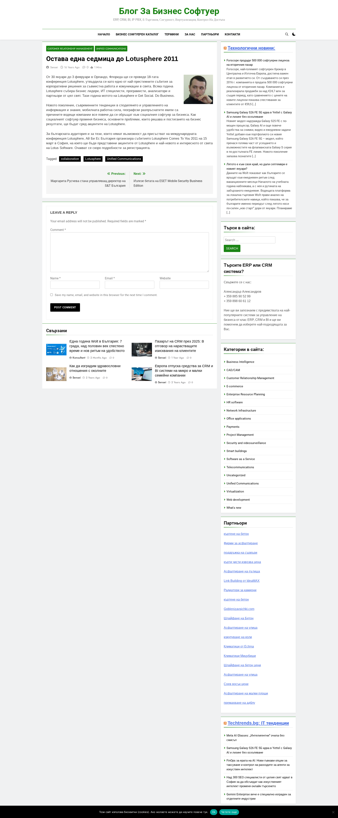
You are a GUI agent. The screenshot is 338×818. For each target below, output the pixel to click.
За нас (190, 34)
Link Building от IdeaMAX (242, 580)
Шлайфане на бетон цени (242, 665)
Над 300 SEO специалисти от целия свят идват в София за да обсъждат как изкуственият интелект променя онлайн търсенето (259, 782)
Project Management (240, 435)
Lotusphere (93, 159)
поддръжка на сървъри (240, 552)
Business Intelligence (240, 362)
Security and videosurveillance (246, 443)
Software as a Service (241, 459)
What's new (234, 507)
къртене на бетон (236, 533)
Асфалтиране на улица (240, 627)
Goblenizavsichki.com (239, 609)
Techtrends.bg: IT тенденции (258, 723)
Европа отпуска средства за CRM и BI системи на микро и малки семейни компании (184, 370)
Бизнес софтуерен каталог (137, 34)
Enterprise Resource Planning (246, 394)
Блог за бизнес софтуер (169, 11)
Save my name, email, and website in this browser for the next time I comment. (106, 295)
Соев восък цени (236, 684)
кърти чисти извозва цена (242, 562)
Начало (104, 34)
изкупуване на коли (238, 637)
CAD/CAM (233, 370)
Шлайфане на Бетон (239, 618)
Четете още (229, 812)
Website (165, 278)
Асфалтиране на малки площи (246, 693)
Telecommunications (240, 467)
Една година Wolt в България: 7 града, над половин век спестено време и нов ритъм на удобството (97, 346)
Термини (172, 34)
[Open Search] (286, 34)
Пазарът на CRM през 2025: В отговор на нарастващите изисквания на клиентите (179, 346)
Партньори (210, 34)
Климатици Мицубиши (240, 655)
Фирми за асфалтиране (241, 543)
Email (110, 278)
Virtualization (235, 491)
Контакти (232, 34)
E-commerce (235, 386)
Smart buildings (237, 451)
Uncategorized (236, 475)
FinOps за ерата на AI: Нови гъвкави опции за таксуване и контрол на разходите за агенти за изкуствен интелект (258, 765)
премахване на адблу (239, 702)
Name (55, 278)
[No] (333, 812)
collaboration (70, 159)
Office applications (239, 418)
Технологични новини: (251, 47)
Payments (233, 427)
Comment (58, 230)
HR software (235, 402)
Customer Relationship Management (70, 48)
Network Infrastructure (241, 410)
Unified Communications (111, 48)
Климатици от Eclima (239, 646)
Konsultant (79, 358)
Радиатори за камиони (240, 590)
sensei (54, 67)
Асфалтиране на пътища (242, 571)
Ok (214, 812)
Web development (238, 499)
